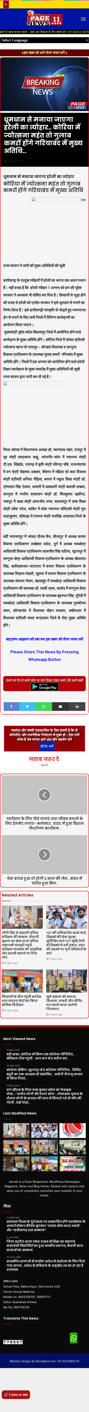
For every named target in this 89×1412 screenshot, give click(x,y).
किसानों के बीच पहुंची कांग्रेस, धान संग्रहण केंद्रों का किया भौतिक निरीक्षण (22, 1001)
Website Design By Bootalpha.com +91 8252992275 (44, 1361)
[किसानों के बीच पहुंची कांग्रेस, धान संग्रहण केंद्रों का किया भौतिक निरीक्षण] (22, 981)
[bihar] (44, 19)
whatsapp (73, 1338)
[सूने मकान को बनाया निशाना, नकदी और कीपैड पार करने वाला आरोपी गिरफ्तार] (66, 981)
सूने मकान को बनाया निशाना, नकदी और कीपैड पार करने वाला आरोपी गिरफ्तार (64, 1003)
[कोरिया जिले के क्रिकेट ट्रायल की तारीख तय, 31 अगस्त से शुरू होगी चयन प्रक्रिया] (72, 1130)
